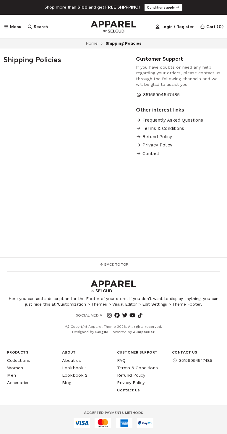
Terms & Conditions (162, 128)
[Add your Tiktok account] (140, 315)
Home (92, 43)
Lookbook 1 (74, 367)
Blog (66, 382)
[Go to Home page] (113, 27)
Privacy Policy (156, 145)
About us (71, 360)
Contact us (128, 390)
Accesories (18, 382)
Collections (18, 360)
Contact (150, 153)
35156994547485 (161, 95)
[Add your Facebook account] (117, 315)
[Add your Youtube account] (132, 315)
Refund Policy (156, 137)
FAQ (121, 360)
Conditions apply (161, 7)
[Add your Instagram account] (109, 315)
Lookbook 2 (74, 375)
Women (15, 367)
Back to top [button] (115, 264)
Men (11, 375)
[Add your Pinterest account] (148, 315)
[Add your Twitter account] (124, 315)
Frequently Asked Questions (172, 120)
